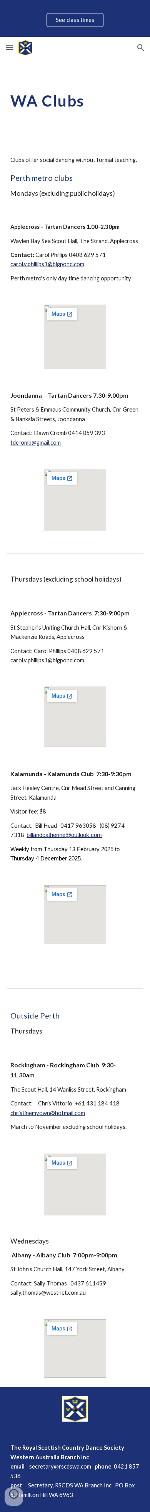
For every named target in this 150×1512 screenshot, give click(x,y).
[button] (9, 47)
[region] (75, 18)
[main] (75, 100)
